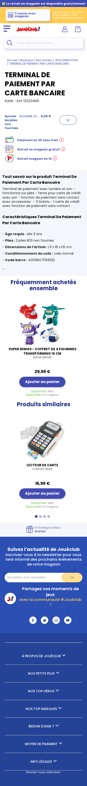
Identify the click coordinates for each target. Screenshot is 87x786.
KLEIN (9, 101)
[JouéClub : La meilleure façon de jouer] (28, 33)
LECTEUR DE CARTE (42, 467)
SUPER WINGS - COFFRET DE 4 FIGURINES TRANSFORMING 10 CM (42, 353)
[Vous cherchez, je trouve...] (10, 43)
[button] (36, 516)
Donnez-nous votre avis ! (43, 772)
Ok (72, 577)
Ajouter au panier (42, 381)
